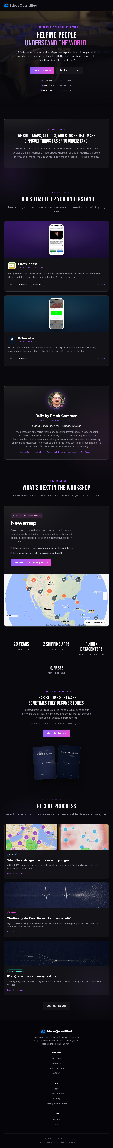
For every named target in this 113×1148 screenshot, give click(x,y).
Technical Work (56, 1093)
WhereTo (56, 1063)
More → (101, 284)
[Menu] (107, 5)
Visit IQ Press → (57, 733)
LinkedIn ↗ (26, 452)
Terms (57, 1124)
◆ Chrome (37, 284)
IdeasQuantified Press (56, 1103)
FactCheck (56, 1058)
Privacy (56, 1119)
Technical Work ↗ (55, 452)
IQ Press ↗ (87, 452)
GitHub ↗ (39, 452)
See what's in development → (31, 562)
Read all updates (57, 1006)
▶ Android (23, 284)
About (56, 1088)
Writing (56, 1098)
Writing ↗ (73, 452)
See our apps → (42, 70)
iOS (11, 284)
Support (56, 1072)
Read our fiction (70, 70)
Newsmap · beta (56, 1068)
